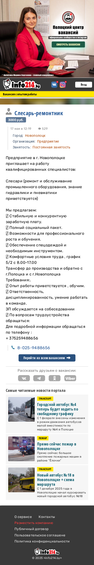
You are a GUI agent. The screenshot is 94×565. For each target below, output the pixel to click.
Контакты (47, 517)
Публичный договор (31, 529)
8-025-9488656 (33, 347)
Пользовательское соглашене (39, 535)
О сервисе (23, 517)
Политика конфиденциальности (42, 541)
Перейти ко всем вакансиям (44, 358)
